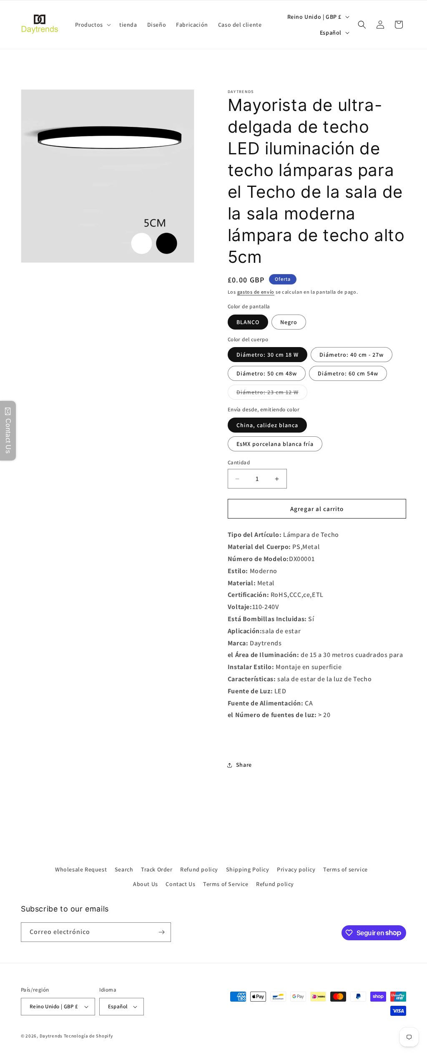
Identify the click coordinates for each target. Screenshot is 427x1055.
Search (124, 869)
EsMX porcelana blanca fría (275, 444)
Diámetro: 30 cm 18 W (267, 354)
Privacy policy (296, 869)
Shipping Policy (247, 869)
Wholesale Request (81, 869)
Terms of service (345, 869)
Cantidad (239, 462)
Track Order (157, 869)
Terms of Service (226, 884)
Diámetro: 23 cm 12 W (271, 394)
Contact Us (180, 884)
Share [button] (244, 764)
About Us (145, 884)
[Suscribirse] (161, 932)
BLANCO (247, 322)
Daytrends (51, 1036)
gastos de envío (256, 292)
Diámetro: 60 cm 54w (348, 373)
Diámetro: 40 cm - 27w (351, 354)
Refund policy (199, 869)
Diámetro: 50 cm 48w (266, 373)
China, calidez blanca (267, 425)
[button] (92, 24)
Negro (288, 322)
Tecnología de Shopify (88, 1036)
